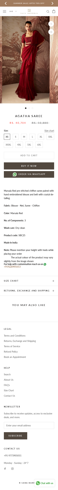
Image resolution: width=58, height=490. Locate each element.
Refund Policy (11, 351)
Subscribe (16, 436)
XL (41, 136)
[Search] (48, 11)
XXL (50, 136)
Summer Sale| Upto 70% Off (29, 3)
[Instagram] (12, 468)
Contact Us (9, 395)
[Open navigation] (4, 11)
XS (7, 136)
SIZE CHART (11, 281)
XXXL (8, 144)
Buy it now (29, 166)
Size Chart (9, 390)
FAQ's (7, 385)
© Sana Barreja (29, 483)
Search (7, 374)
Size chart (49, 130)
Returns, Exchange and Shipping (27, 291)
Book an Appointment (15, 357)
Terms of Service (12, 346)
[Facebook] (5, 468)
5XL (29, 144)
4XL (19, 144)
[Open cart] (53, 11)
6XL (39, 144)
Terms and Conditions (14, 335)
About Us (8, 379)
